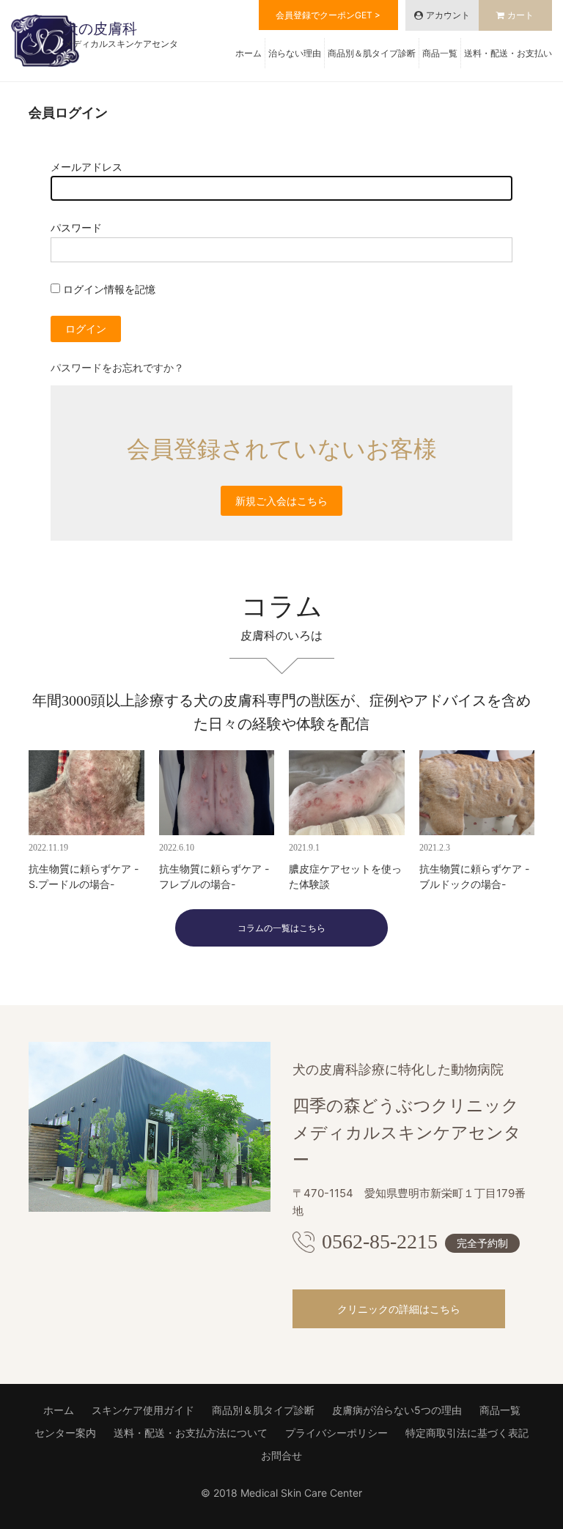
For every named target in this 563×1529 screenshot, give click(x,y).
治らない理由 (294, 53)
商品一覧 (439, 53)
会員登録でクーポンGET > (328, 15)
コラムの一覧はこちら (281, 927)
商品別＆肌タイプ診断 (372, 53)
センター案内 (65, 1432)
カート (520, 15)
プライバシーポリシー (336, 1432)
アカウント (448, 15)
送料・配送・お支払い (508, 53)
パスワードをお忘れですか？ (117, 367)
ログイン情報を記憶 (107, 289)
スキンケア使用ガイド (143, 1410)
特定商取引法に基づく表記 (467, 1432)
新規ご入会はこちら (281, 501)
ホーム (248, 53)
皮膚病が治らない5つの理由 (397, 1410)
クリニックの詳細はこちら (398, 1309)
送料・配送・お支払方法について (191, 1432)
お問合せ (281, 1455)
